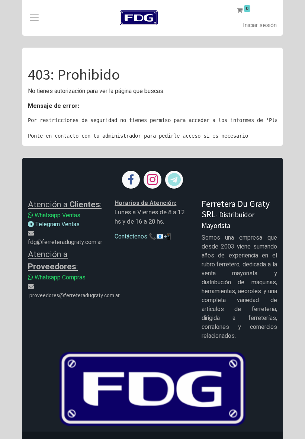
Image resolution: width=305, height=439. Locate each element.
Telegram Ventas (57, 224)
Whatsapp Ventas (56, 215)
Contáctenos (131, 236)
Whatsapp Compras (59, 277)
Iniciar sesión (260, 25)
